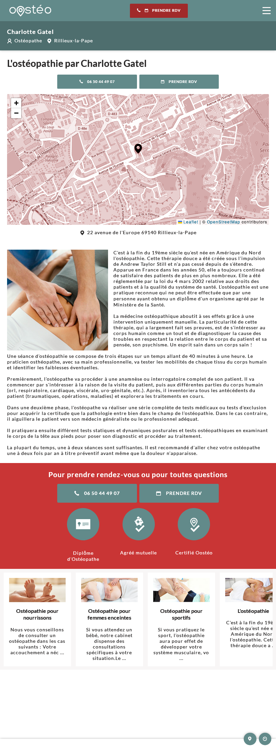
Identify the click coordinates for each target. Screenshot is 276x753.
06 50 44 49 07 (101, 82)
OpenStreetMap (223, 221)
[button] (138, 149)
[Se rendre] (250, 739)
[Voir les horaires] (265, 739)
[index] (30, 10)
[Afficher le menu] (267, 11)
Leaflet (190, 221)
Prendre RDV (166, 10)
